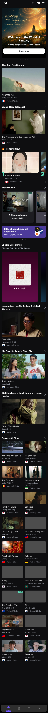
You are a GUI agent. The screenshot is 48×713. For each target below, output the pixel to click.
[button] (20, 59)
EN (38, 3)
